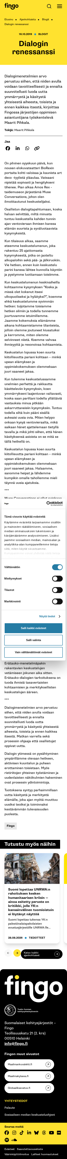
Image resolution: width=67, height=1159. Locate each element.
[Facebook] (6, 1132)
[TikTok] (21, 1132)
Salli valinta (33, 640)
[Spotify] (6, 1140)
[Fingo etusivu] (11, 6)
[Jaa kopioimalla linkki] (37, 148)
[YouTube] (51, 1132)
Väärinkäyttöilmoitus (16, 1154)
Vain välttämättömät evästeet (33, 652)
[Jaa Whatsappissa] (27, 148)
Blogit (45, 19)
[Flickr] (59, 1132)
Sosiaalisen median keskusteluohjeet (29, 1115)
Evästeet (9, 1149)
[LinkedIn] (29, 1132)
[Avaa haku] (50, 6)
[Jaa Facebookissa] (7, 148)
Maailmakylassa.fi (18, 1076)
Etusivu (8, 19)
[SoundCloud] (14, 1140)
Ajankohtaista (28, 19)
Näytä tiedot (47, 616)
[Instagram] (14, 1132)
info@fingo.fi (16, 1043)
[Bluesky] (36, 1132)
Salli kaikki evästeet (33, 628)
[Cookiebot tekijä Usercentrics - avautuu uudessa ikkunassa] (47, 503)
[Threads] (44, 1132)
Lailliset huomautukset (44, 1154)
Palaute (9, 1108)
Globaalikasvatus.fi (19, 1088)
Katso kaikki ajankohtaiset (32, 954)
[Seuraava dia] (17, 953)
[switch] (57, 579)
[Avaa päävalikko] (60, 6)
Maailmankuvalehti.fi (20, 1064)
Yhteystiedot (16, 1101)
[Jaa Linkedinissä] (17, 148)
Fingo (11, 826)
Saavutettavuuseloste (30, 1149)
